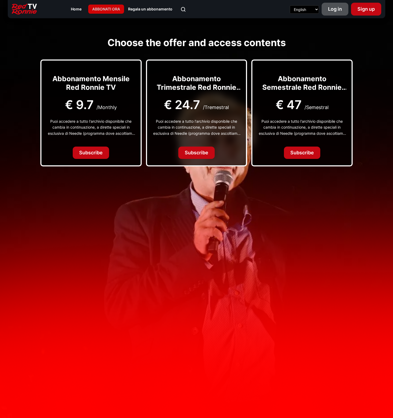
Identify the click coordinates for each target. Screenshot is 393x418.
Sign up (366, 9)
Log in (335, 9)
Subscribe (91, 152)
